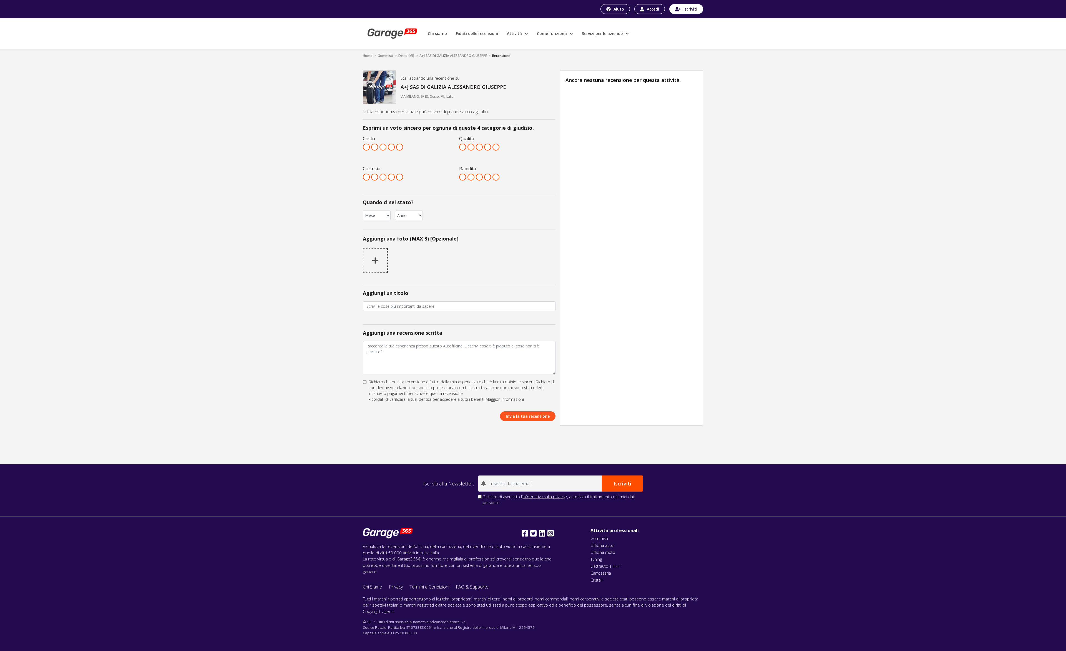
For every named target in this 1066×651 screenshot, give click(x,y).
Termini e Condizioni (429, 587)
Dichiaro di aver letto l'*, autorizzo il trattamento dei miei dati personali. (559, 499)
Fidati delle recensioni (477, 33)
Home (367, 55)
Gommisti (385, 55)
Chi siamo (437, 33)
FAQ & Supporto (472, 587)
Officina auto (602, 545)
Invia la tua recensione (528, 416)
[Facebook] (525, 533)
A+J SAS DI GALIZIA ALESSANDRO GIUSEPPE (453, 55)
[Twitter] (533, 533)
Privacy (396, 587)
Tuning (596, 559)
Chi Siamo (372, 587)
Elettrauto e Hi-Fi (605, 566)
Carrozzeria (600, 573)
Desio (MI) (406, 55)
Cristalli (596, 580)
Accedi (653, 9)
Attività (515, 33)
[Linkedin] (542, 533)
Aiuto (619, 9)
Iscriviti (690, 9)
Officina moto (602, 552)
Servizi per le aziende (603, 33)
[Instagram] (550, 533)
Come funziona (552, 33)
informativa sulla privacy (544, 496)
